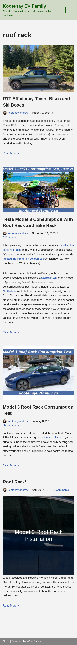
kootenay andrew (18, 112)
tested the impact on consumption (24, 258)
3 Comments (10, 237)
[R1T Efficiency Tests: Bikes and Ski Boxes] (38, 68)
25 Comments (11, 425)
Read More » (11, 153)
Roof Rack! (14, 481)
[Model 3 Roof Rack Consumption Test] (38, 373)
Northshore (9, 291)
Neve (6, 641)
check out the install (50, 437)
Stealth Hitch (49, 277)
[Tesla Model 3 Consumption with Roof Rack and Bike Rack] (38, 189)
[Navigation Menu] (69, 10)
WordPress (34, 641)
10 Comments (60, 489)
